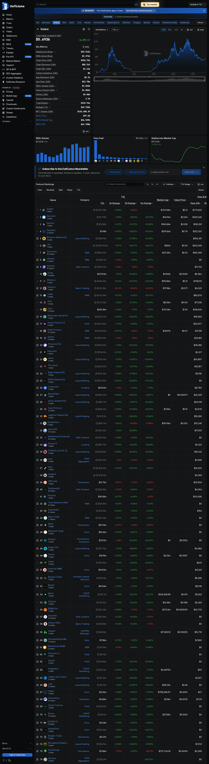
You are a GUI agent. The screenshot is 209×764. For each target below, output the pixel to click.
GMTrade (52, 481)
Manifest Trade (56, 531)
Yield (86, 324)
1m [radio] (157, 184)
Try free (16, 88)
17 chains (52, 432)
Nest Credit (53, 517)
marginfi (52, 474)
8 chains (51, 491)
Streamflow (54, 698)
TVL (123, 197)
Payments (84, 699)
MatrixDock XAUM (56, 646)
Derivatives (83, 482)
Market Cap (162, 200)
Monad (147, 22)
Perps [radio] (69, 190)
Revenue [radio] (50, 190)
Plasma (156, 22)
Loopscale (53, 386)
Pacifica (52, 495)
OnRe (50, 294)
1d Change (114, 203)
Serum (51, 554)
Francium (52, 653)
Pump (50, 273)
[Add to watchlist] (37, 238)
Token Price (180, 200)
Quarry (51, 660)
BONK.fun (53, 608)
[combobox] (87, 4)
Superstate (53, 509)
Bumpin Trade (55, 736)
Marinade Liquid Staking (59, 315)
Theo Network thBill (58, 502)
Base (72, 22)
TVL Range (185, 184)
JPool (51, 358)
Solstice (51, 287)
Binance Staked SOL (57, 237)
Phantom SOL (54, 344)
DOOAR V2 (53, 721)
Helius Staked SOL (57, 401)
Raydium (51, 230)
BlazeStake (53, 394)
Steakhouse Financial (59, 436)
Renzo (51, 713)
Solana (56, 22)
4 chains (50, 268)
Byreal (51, 585)
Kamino (50, 223)
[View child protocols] (37, 210)
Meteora (51, 280)
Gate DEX (52, 429)
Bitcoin (87, 22)
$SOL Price (41, 115)
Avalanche (184, 22)
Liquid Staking (82, 238)
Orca (50, 308)
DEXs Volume (42, 138)
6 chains (51, 505)
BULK (50, 524)
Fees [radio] (40, 190)
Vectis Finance (55, 705)
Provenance (99, 22)
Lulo (50, 459)
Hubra (51, 561)
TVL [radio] (78, 190)
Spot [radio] (61, 190)
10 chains (51, 254)
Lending (85, 388)
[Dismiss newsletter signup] (203, 167)
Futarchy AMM (55, 568)
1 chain (49, 211)
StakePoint (53, 728)
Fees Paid (99, 138)
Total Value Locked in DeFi (48, 35)
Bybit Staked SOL (56, 372)
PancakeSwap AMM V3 (59, 639)
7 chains (51, 519)
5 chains (51, 649)
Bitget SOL (53, 547)
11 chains (51, 642)
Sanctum (51, 216)
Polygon (137, 22)
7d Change (130, 203)
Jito (49, 244)
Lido (50, 684)
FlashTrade (53, 750)
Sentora (51, 266)
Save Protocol (55, 408)
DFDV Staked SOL (56, 379)
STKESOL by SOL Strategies (59, 450)
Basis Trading (82, 288)
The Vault (53, 365)
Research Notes (137, 172)
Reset (201, 190)
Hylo (50, 467)
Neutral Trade (55, 577)
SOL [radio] (170, 30)
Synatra (52, 758)
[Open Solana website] (83, 29)
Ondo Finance (55, 330)
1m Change (145, 203)
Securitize (52, 251)
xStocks (51, 258)
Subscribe (190, 172)
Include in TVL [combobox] (196, 4)
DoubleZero (53, 422)
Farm (86, 730)
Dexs (86, 532)
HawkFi (51, 631)
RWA (87, 252)
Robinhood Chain (170, 22)
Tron (79, 22)
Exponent (52, 351)
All (38, 22)
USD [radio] (164, 30)
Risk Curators (82, 267)
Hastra (51, 337)
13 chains (51, 332)
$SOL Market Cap (44, 120)
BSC (64, 22)
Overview (108, 17)
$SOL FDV (41, 124)
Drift (50, 301)
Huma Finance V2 (56, 322)
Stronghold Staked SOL (59, 743)
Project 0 (52, 443)
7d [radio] (152, 184)
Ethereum (46, 22)
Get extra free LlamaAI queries (139, 11)
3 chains (51, 512)
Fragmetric (53, 668)
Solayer (52, 601)
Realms (51, 539)
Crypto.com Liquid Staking (59, 677)
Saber (51, 691)
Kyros (51, 593)
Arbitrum (126, 22)
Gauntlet (52, 615)
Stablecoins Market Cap (163, 138)
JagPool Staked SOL (58, 415)
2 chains (50, 233)
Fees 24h (195, 203)
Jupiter (49, 209)
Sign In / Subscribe (17, 755)
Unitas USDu (54, 622)
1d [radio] (148, 184)
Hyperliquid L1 (113, 22)
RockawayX (54, 488)
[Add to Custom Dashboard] (182, 29)
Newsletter (115, 172)
